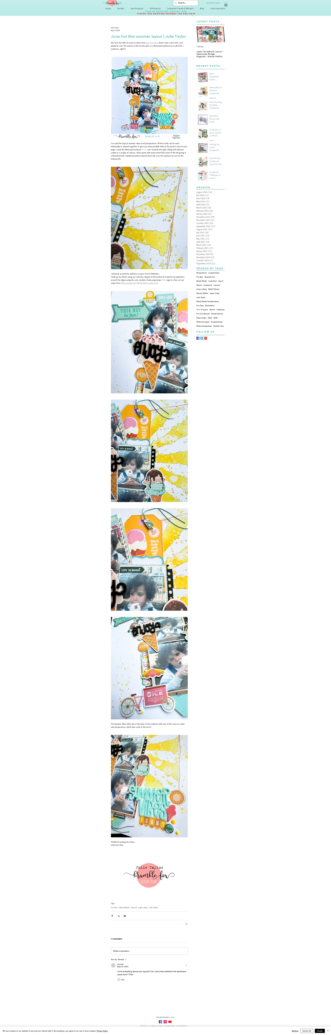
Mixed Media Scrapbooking (207, 301)
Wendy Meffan (202, 293)
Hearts (212, 310)
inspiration (212, 281)
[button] (226, 4)
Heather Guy (218, 326)
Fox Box (114, 907)
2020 (210, 318)
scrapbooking (213, 273)
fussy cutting (201, 289)
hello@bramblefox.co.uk (165, 1017)
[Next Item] (221, 34)
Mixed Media (124, 907)
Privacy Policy (102, 1031)
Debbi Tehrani (213, 289)
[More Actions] (186, 965)
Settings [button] (295, 1031)
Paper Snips (201, 318)
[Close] (327, 1031)
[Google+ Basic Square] (205, 338)
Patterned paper (203, 322)
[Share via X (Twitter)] (118, 916)
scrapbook (207, 285)
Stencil (134, 907)
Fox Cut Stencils (203, 314)
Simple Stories (217, 314)
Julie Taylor (153, 907)
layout (220, 281)
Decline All (307, 1031)
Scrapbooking (216, 322)
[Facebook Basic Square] (197, 338)
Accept (320, 1031)
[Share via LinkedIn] (125, 916)
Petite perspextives (204, 326)
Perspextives (201, 273)
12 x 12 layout (202, 310)
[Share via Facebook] (112, 916)
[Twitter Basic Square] (201, 338)
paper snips (143, 907)
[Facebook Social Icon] (160, 1021)
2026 (215, 318)
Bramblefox (210, 306)
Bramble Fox (210, 277)
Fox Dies (200, 306)
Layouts (216, 285)
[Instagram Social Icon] (165, 1021)
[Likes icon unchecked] (119, 979)
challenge (220, 310)
